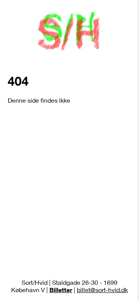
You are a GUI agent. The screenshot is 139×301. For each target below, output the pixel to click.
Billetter (60, 289)
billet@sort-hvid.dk (102, 289)
